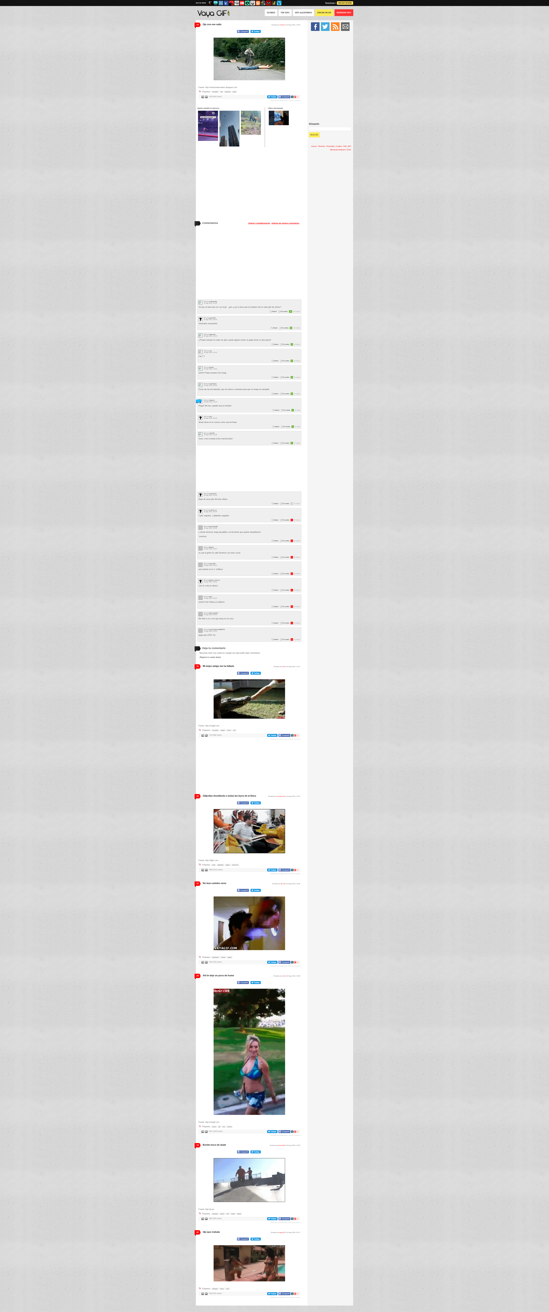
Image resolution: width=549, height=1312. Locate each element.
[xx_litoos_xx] (200, 511)
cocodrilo (215, 730)
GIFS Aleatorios (303, 13)
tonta (222, 1289)
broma (229, 1126)
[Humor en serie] (252, 3)
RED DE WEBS (201, 3)
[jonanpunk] (200, 495)
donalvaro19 (281, 796)
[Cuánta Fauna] (258, 3)
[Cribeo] (247, 3)
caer (227, 1289)
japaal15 (282, 1232)
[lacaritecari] (200, 385)
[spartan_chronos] (200, 581)
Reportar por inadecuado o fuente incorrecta (285, 100)
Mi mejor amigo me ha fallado (218, 666)
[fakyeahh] (200, 335)
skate (239, 1214)
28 (197, 796)
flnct (210, 416)
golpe (228, 865)
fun (234, 730)
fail (221, 92)
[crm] (200, 352)
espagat (215, 1214)
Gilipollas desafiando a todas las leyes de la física (229, 796)
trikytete (211, 547)
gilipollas (220, 865)
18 (197, 24)
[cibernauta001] (200, 614)
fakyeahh (212, 334)
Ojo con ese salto (212, 24)
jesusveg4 (281, 1145)
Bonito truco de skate (214, 1145)
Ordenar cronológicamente (259, 223)
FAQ (345, 146)
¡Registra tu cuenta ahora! (210, 657)
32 (197, 666)
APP (349, 146)
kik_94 (283, 883)
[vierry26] (200, 434)
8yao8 (211, 367)
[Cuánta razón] (215, 3)
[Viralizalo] (279, 3)
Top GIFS (285, 13)
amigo (223, 730)
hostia (223, 957)
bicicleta (227, 92)
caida (233, 1214)
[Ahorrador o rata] (273, 3)
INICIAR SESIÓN (345, 3)
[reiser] (200, 598)
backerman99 (213, 526)
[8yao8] (200, 368)
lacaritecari (212, 384)
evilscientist (213, 301)
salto (234, 92)
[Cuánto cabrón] (236, 3)
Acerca (314, 146)
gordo (222, 1214)
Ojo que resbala (211, 1232)
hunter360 (212, 563)
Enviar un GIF (324, 13)
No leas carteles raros (214, 883)
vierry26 (211, 433)
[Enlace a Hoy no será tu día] (229, 128)
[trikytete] (200, 548)
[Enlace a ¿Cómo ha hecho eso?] (208, 126)
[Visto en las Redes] (226, 3)
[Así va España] (231, 3)
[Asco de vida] (210, 3)
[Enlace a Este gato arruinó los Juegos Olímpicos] (279, 118)
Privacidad (330, 146)
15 (197, 883)
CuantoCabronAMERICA (217, 629)
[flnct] (200, 418)
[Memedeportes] (221, 3)
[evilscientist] (200, 303)
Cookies (339, 146)
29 (197, 976)
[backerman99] (200, 528)
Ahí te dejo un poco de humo (218, 975)
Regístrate (330, 3)
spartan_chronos (214, 580)
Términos (321, 146)
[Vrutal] (242, 3)
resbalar (215, 1289)
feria (213, 865)
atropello (215, 92)
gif (219, 1126)
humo (214, 1126)
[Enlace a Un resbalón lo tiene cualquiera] (251, 122)
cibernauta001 (213, 613)
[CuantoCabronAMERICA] (200, 631)
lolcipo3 (282, 25)
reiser (210, 596)
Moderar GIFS (344, 13)
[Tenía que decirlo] (268, 3)
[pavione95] (200, 319)
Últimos (271, 13)
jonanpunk (212, 493)
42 (197, 1232)
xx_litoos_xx (213, 510)
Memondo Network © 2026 (340, 150)
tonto (229, 730)
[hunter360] (200, 565)
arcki (283, 666)
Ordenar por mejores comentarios (285, 223)
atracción (235, 865)
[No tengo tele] (263, 3)
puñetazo (215, 957)
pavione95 (212, 318)
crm (210, 351)
